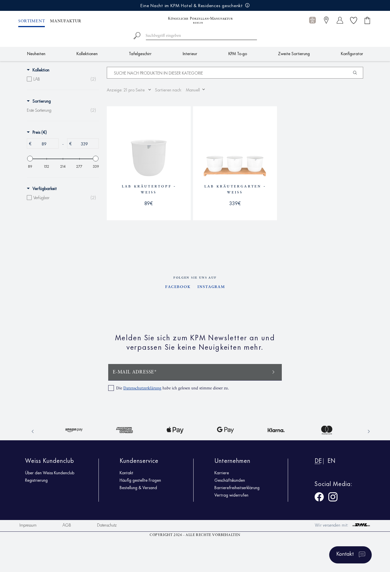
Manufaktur (65, 21)
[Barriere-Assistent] (312, 20)
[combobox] (195, 35)
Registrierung (36, 480)
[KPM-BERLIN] (195, 20)
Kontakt (126, 472)
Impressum (28, 524)
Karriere (221, 472)
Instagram (211, 286)
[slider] (30, 158)
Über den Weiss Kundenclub (49, 472)
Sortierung (42, 101)
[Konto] (339, 20)
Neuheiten (36, 53)
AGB (67, 524)
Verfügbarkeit (45, 188)
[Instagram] (332, 497)
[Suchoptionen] (357, 73)
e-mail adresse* (135, 372)
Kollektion (41, 70)
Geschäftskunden (229, 480)
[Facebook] (319, 497)
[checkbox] (61, 79)
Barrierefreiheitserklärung (237, 487)
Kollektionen (87, 53)
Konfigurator (352, 53)
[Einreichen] (273, 371)
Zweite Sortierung (294, 53)
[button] (312, 20)
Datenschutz (107, 524)
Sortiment (31, 21)
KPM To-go (237, 53)
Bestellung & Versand (138, 487)
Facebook (177, 286)
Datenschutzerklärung (142, 388)
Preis (40, 132)
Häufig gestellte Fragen (140, 480)
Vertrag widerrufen (231, 494)
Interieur (190, 53)
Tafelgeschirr (140, 53)
